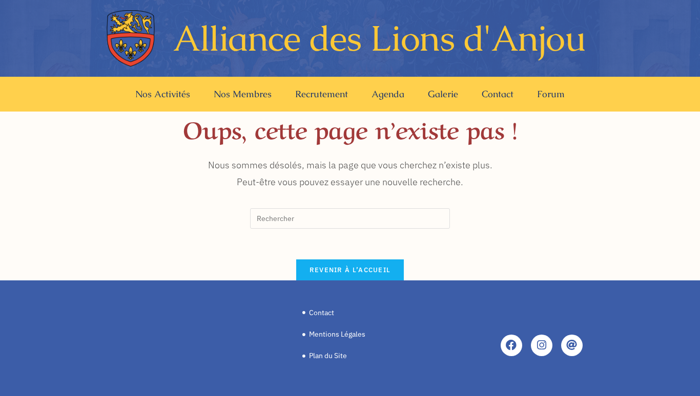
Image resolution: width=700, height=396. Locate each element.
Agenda (388, 94)
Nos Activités (162, 94)
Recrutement (321, 94)
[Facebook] (511, 345)
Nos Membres (243, 94)
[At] (572, 345)
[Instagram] (541, 345)
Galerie (443, 94)
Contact (497, 94)
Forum (551, 94)
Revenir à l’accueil (350, 270)
